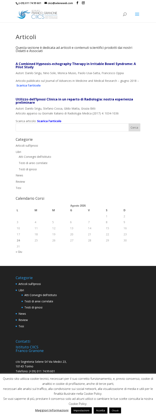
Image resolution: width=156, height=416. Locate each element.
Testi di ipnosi (28, 169)
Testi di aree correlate (33, 163)
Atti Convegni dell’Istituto (35, 157)
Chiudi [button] (115, 410)
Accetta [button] (100, 410)
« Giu (19, 252)
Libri (18, 152)
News (19, 175)
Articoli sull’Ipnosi (27, 145)
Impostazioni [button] (81, 410)
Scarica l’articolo (28, 85)
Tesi (18, 188)
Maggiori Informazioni (51, 410)
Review (20, 181)
